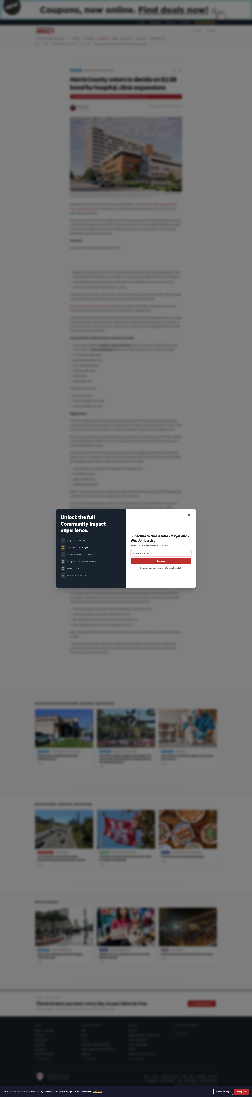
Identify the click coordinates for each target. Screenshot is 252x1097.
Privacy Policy (177, 568)
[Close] (189, 515)
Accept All (241, 1091)
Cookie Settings (223, 1091)
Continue (161, 561)
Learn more (97, 1091)
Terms (168, 568)
